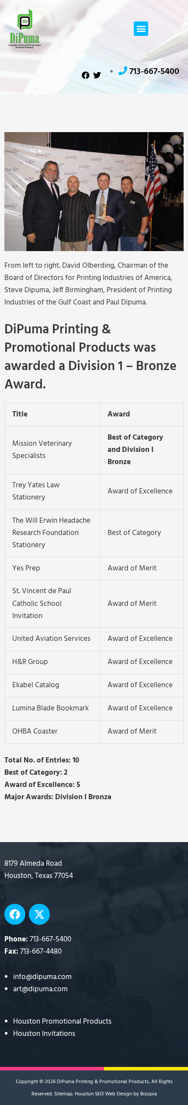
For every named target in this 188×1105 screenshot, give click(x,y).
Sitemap (63, 1094)
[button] (141, 28)
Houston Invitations (44, 1034)
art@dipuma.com (40, 989)
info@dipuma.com (42, 977)
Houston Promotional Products (62, 1022)
